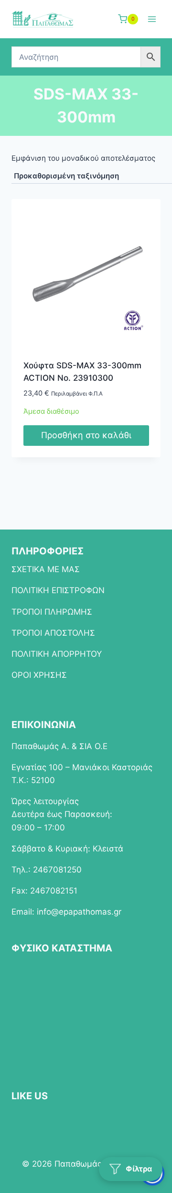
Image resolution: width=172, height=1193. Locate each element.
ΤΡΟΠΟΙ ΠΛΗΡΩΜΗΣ (51, 612)
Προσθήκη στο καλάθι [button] (86, 435)
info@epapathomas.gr (79, 912)
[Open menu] (152, 18)
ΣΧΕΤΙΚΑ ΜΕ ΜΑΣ (45, 569)
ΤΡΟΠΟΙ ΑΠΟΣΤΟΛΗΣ (53, 633)
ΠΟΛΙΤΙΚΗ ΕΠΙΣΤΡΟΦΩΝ (58, 590)
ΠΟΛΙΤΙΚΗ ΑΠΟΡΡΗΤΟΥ (56, 654)
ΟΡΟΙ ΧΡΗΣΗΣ (39, 675)
